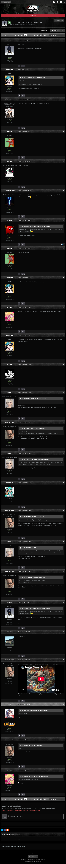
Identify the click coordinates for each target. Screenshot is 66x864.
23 (25, 35)
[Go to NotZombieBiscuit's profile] (9, 113)
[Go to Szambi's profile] (9, 142)
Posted (24, 40)
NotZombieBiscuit (9, 99)
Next (45, 35)
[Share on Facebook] (5, 830)
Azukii (9, 704)
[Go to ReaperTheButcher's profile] (9, 201)
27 (37, 35)
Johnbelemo (9, 631)
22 (22, 35)
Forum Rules (13, 846)
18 (9, 35)
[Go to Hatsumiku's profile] (9, 492)
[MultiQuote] (19, 66)
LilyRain (9, 307)
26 (34, 35)
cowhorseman (9, 422)
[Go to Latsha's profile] (9, 403)
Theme (33, 853)
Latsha (9, 392)
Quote (23, 66)
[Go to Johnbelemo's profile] (9, 641)
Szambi (9, 131)
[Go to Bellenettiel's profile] (9, 80)
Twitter (33, 856)
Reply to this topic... (18, 816)
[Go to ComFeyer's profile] (9, 229)
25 (31, 35)
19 (12, 35)
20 (15, 35)
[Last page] (48, 35)
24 (28, 35)
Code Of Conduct (21, 846)
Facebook (29, 856)
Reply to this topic (58, 30)
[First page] (2, 35)
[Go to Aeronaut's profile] (9, 172)
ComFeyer (9, 220)
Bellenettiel (9, 69)
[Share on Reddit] (7, 830)
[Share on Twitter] (2, 830)
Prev (6, 35)
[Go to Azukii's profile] (9, 713)
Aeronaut (9, 161)
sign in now (38, 808)
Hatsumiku (9, 482)
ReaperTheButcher (9, 190)
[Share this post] (63, 40)
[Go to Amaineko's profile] (9, 373)
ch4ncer (12, 24)
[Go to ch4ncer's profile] (4, 23)
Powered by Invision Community (33, 861)
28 (41, 35)
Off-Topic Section (30, 24)
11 (62, 20)
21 (18, 35)
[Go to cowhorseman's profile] (9, 434)
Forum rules (33, 15)
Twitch (36, 856)
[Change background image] (61, 2)
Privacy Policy (5, 846)
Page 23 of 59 (54, 35)
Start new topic (44, 30)
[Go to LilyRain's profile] (9, 316)
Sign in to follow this (8, 20)
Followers (57, 20)
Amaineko (9, 364)
